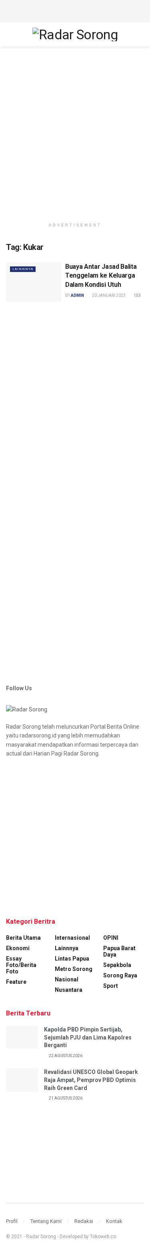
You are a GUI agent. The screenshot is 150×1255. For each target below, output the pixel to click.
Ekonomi (18, 948)
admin (77, 295)
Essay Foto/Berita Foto (21, 965)
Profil (12, 1221)
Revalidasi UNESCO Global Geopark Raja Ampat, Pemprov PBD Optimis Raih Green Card (91, 1080)
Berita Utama (23, 938)
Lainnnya (22, 269)
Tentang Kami (46, 1221)
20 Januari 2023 (108, 295)
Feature (16, 982)
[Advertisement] (75, 10)
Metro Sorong (73, 969)
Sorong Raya (120, 975)
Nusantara (68, 990)
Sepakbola (117, 965)
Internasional (72, 938)
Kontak (114, 1221)
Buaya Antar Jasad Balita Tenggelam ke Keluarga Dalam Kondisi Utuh (100, 275)
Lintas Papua (72, 958)
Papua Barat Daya (119, 951)
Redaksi (83, 1221)
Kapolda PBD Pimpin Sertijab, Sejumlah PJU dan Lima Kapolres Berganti (88, 1037)
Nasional (66, 979)
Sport (110, 986)
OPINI (110, 938)
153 (137, 295)
